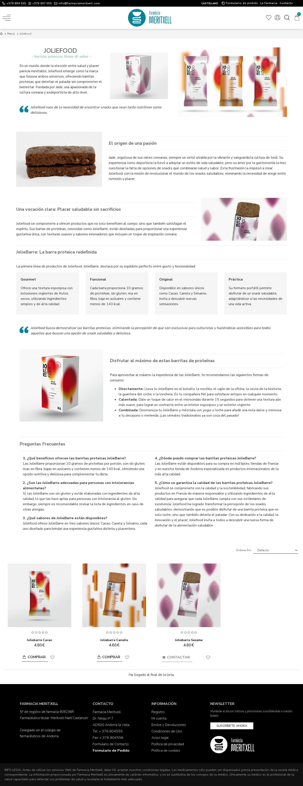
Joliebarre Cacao (39, 640)
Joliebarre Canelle (114, 640)
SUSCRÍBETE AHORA (231, 726)
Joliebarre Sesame (189, 640)
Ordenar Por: (244, 550)
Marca (11, 33)
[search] (287, 18)
